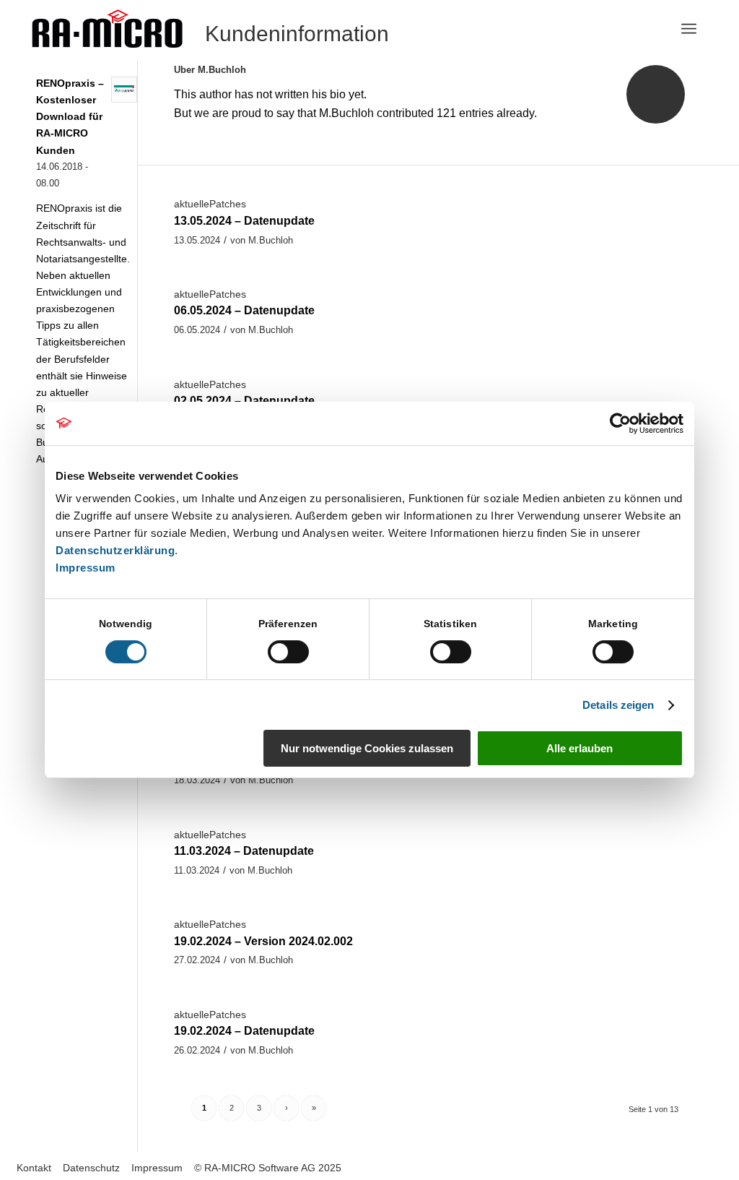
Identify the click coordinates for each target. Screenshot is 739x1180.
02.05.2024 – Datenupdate (244, 401)
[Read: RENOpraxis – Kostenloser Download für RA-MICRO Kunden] (124, 90)
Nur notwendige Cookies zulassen (367, 748)
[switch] (288, 651)
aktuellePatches (210, 204)
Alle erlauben (579, 748)
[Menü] (689, 29)
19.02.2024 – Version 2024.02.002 (263, 941)
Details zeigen (618, 705)
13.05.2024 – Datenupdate (244, 221)
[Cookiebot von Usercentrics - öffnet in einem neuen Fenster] (620, 423)
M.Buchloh (270, 240)
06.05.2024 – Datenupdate (244, 310)
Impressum (85, 567)
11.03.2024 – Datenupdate (244, 851)
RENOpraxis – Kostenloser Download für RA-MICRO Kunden (70, 117)
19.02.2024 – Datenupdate (244, 1031)
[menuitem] (689, 29)
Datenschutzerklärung (115, 550)
